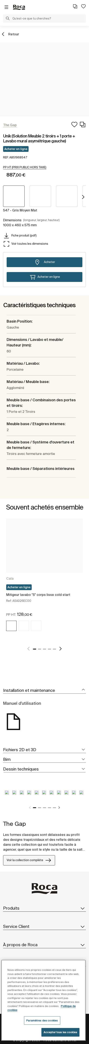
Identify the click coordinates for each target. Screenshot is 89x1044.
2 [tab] (39, 807)
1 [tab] (34, 807)
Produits (11, 908)
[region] (43, 1000)
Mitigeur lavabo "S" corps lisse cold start (38, 594)
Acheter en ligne (15, 149)
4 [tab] (49, 807)
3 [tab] (44, 807)
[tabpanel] (44, 579)
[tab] (44, 690)
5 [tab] (54, 807)
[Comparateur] (75, 6)
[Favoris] (83, 6)
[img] (11, 626)
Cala (10, 578)
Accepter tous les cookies (60, 1032)
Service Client (16, 926)
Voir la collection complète (25, 860)
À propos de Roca (20, 944)
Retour (13, 34)
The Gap (14, 823)
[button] (7, 19)
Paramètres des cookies (42, 1020)
